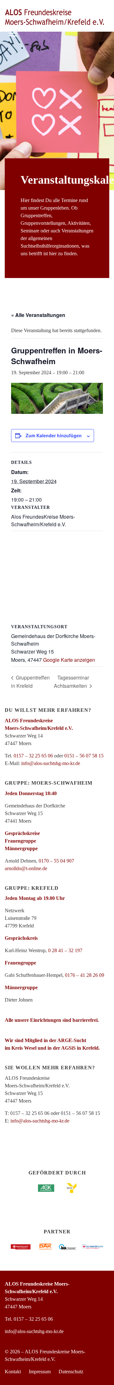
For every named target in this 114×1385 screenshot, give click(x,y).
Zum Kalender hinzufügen (54, 435)
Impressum (40, 1371)
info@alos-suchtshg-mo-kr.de (50, 763)
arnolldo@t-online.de (26, 868)
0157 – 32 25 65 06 (33, 755)
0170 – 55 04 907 (56, 860)
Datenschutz (71, 1371)
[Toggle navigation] (13, 32)
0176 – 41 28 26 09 (84, 975)
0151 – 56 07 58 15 (84, 755)
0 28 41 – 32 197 (65, 950)
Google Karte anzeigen (69, 659)
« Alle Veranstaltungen (38, 315)
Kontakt (13, 1371)
